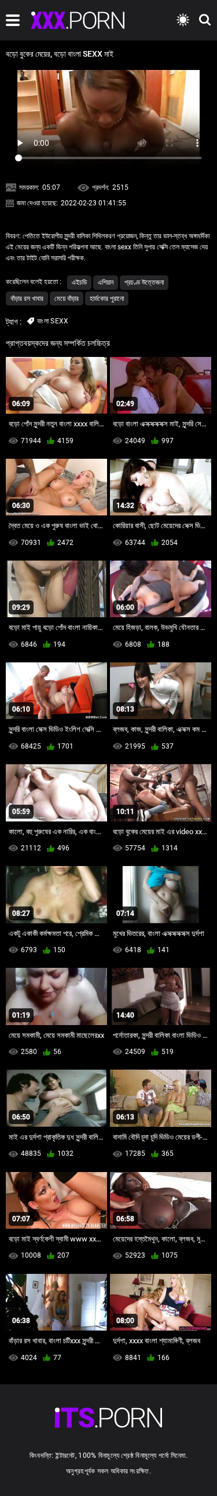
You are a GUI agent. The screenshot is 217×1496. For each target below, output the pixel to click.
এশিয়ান (105, 282)
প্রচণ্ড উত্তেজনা (144, 282)
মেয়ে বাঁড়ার (66, 298)
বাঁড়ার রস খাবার (26, 298)
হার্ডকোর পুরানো (107, 298)
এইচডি (79, 282)
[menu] (13, 20)
